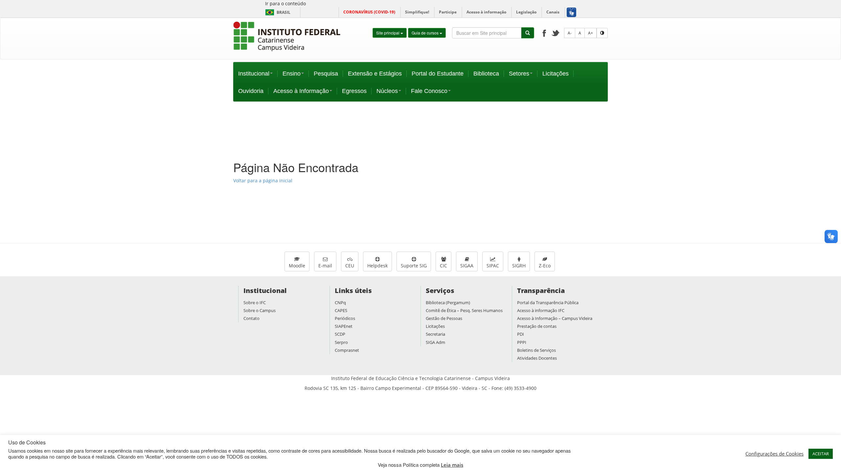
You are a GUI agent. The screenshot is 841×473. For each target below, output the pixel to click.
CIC (443, 265)
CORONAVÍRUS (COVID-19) (369, 12)
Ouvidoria (250, 91)
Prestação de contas (537, 326)
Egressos (354, 91)
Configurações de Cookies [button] (774, 454)
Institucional (253, 73)
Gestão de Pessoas (444, 318)
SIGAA (466, 265)
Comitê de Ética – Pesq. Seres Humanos (464, 310)
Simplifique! (417, 12)
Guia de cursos (426, 32)
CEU (349, 265)
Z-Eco (545, 265)
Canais (552, 12)
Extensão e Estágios (375, 73)
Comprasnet (347, 350)
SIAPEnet (343, 326)
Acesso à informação (486, 12)
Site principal (388, 32)
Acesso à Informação (301, 91)
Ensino (292, 73)
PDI (520, 334)
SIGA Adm (435, 342)
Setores (519, 73)
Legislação (526, 12)
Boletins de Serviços (536, 350)
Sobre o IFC (254, 302)
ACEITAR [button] (820, 454)
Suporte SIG (414, 265)
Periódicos (345, 318)
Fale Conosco (429, 91)
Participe (448, 12)
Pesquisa (326, 73)
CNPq (340, 302)
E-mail (325, 265)
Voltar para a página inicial (262, 180)
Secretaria (435, 334)
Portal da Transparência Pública (548, 302)
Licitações (555, 73)
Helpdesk (377, 265)
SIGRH (519, 265)
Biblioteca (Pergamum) (448, 302)
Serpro (341, 342)
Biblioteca (486, 73)
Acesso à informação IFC (540, 310)
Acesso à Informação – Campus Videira (554, 318)
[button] (571, 12)
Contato (251, 318)
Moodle (297, 265)
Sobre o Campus (259, 310)
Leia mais (452, 465)
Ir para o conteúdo (285, 3)
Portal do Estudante (438, 73)
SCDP (340, 334)
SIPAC (493, 265)
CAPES (341, 310)
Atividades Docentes (537, 358)
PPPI (521, 342)
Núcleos (387, 91)
